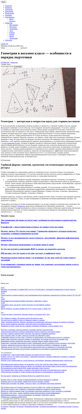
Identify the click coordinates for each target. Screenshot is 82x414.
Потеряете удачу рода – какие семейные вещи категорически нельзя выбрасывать (30, 393)
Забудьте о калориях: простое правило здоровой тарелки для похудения (27, 330)
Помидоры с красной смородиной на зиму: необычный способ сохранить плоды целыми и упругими (38, 343)
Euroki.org (21, 206)
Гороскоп (8, 6)
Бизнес (11, 34)
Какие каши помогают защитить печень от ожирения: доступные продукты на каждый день (34, 339)
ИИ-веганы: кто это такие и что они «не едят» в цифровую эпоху (31, 253)
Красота (12, 21)
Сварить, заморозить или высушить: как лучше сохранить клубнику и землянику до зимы (34, 345)
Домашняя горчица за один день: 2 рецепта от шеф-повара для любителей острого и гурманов (35, 337)
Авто (11, 31)
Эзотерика (9, 9)
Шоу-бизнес (13, 25)
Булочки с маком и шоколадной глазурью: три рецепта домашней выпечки (28, 333)
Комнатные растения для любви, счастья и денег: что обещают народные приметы (31, 383)
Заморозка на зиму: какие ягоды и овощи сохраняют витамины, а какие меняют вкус (32, 326)
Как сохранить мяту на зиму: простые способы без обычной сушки (25, 335)
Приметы (8, 8)
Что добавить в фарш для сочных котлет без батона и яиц (22, 318)
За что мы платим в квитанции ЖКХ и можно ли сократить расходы (33, 249)
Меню (3, 2)
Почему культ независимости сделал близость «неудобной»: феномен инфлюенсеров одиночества (36, 360)
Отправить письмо (65, 406)
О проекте (4, 406)
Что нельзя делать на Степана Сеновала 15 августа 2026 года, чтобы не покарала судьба (33, 387)
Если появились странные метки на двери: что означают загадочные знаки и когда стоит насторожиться (39, 366)
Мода (11, 19)
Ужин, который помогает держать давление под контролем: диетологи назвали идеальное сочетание (37, 322)
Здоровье (8, 15)
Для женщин (9, 17)
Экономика (13, 29)
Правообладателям (31, 406)
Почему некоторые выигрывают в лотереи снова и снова (27, 245)
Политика (13, 27)
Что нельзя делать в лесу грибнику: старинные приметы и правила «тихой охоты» (31, 389)
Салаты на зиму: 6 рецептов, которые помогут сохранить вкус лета (25, 314)
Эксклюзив (13, 38)
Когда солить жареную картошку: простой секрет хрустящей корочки (26, 324)
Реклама (12, 406)
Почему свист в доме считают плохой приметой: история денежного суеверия (29, 380)
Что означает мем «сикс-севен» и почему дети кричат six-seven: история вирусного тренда (34, 370)
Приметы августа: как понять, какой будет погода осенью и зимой (25, 381)
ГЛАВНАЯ (5, 62)
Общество (8, 23)
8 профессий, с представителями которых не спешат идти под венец (32, 227)
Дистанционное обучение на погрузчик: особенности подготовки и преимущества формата (34, 349)
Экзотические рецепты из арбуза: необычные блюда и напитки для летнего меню (30, 332)
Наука (11, 36)
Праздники (9, 11)
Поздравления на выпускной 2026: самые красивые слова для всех (25, 368)
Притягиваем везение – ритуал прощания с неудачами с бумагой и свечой (28, 395)
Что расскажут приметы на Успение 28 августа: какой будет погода (25, 376)
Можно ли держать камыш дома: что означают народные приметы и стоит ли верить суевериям (36, 391)
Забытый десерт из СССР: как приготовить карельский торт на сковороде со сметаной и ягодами (36, 347)
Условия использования (48, 406)
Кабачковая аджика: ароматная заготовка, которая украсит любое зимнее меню (29, 341)
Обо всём (8, 40)
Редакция (20, 406)
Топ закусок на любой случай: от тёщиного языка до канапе (23, 320)
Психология (9, 13)
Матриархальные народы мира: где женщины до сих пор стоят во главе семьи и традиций (34, 364)
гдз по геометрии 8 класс (11, 143)
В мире (12, 32)
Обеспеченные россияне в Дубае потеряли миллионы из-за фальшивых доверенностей (32, 372)
